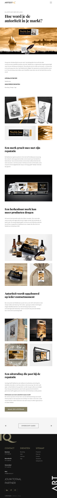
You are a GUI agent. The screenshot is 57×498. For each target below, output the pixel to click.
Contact (38, 456)
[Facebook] (11, 490)
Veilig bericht (39, 461)
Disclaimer (15, 496)
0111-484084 (8, 454)
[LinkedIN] (7, 490)
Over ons (38, 454)
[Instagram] (15, 490)
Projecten (38, 452)
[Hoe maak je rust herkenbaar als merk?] (6, 426)
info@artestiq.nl (9, 473)
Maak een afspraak (16, 409)
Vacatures (38, 458)
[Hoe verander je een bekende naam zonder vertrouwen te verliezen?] (51, 426)
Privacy (19, 496)
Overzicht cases (29, 426)
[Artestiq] (10, 2)
